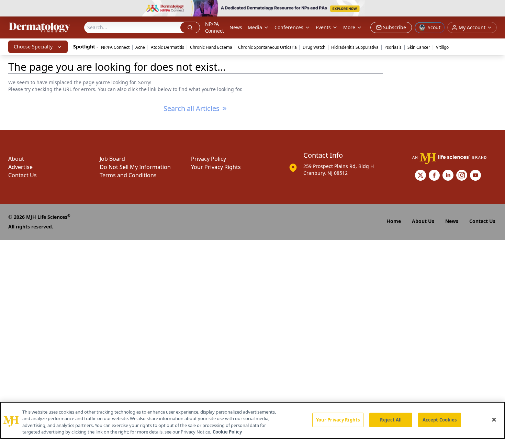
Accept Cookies (440, 420)
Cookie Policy (227, 432)
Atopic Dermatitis (167, 47)
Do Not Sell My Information (135, 167)
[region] (252, 420)
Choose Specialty (33, 46)
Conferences (288, 27)
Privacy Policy (208, 158)
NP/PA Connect (214, 27)
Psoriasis (393, 47)
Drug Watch (314, 47)
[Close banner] (496, 9)
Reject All (391, 420)
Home (393, 221)
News (235, 27)
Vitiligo (442, 47)
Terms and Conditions (128, 175)
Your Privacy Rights (216, 167)
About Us (423, 221)
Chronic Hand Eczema (211, 47)
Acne (140, 47)
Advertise (20, 167)
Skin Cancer (418, 47)
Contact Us (22, 175)
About (16, 158)
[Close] (494, 419)
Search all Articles (192, 108)
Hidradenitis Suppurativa (355, 47)
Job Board (112, 158)
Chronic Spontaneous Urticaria (267, 47)
